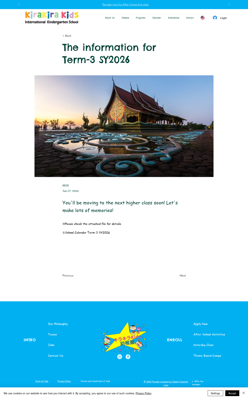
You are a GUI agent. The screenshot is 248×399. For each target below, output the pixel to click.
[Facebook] (128, 356)
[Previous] (19, 4)
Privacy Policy (143, 393)
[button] (109, 17)
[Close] (243, 393)
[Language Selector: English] (204, 18)
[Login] (215, 18)
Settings (215, 393)
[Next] (229, 4)
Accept (232, 393)
